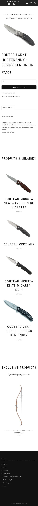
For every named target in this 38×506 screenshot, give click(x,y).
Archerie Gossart (13, 3)
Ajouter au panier (20, 87)
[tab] (8, 108)
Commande (6, 473)
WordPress (24, 503)
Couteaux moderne (16, 15)
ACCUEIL (5, 464)
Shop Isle (13, 503)
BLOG (4, 467)
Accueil (6, 15)
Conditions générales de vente (12, 477)
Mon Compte (6, 483)
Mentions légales (8, 480)
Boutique (5, 470)
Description (8, 108)
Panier (5, 486)
